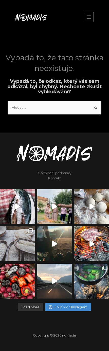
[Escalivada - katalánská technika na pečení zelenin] (17, 281)
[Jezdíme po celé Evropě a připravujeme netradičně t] (54, 281)
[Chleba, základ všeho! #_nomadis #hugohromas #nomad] (17, 243)
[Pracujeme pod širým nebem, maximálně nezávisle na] (91, 281)
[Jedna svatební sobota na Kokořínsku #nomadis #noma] (54, 206)
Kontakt (54, 178)
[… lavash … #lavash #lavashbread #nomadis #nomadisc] (91, 206)
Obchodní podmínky (54, 173)
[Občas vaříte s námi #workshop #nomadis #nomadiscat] (54, 243)
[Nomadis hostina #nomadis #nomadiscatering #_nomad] (91, 243)
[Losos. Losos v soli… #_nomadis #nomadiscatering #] (17, 206)
